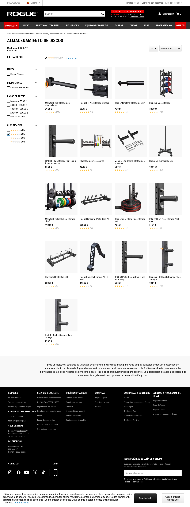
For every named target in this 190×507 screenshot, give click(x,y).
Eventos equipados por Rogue (165, 414)
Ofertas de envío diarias (126, 11)
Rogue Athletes (159, 410)
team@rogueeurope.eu (17, 421)
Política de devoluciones (133, 482)
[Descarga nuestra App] (55, 472)
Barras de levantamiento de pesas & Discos (30, 34)
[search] (74, 14)
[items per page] (153, 48)
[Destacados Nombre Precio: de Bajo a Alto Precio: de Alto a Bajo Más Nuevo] (170, 48)
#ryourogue (128, 407)
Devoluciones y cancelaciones (49, 411)
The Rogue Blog (130, 411)
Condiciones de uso (74, 402)
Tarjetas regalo (132, 3)
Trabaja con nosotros (17, 402)
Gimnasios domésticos (133, 416)
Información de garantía (76, 411)
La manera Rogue (15, 398)
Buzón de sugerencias (46, 420)
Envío (39, 416)
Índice (126, 398)
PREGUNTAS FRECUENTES (48, 402)
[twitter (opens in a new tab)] (35, 472)
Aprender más (21, 502)
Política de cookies (73, 416)
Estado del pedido (173, 3)
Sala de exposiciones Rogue (19, 407)
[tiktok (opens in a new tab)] (43, 472)
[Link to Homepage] (22, 14)
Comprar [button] (10, 25)
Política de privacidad (74, 398)
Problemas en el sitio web (47, 425)
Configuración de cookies (76, 420)
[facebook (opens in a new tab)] (18, 472)
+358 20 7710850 (15, 416)
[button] (102, 14)
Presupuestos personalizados (49, 398)
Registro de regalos (102, 402)
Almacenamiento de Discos (76, 34)
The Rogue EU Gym (131, 420)
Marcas (98, 407)
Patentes (69, 407)
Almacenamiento (57, 34)
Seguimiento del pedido (46, 407)
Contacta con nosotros (152, 3)
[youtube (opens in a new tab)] (26, 472)
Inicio (9, 34)
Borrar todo (71, 58)
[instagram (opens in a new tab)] (10, 472)
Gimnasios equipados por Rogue (137, 402)
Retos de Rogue (159, 405)
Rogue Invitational (160, 401)
